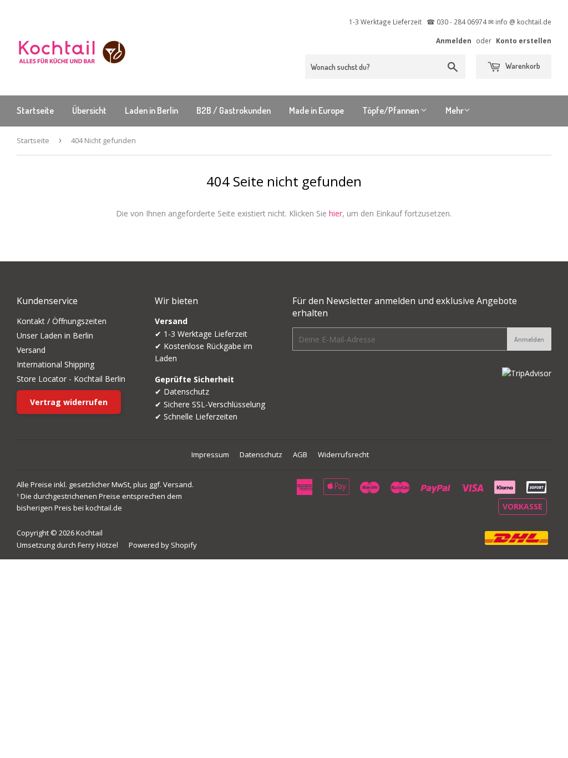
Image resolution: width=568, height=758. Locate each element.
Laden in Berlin (151, 110)
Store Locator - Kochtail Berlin (71, 378)
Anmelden (453, 40)
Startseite (35, 110)
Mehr (454, 110)
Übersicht (89, 110)
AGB (300, 454)
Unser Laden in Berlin (55, 335)
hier (335, 213)
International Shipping (55, 364)
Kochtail (89, 533)
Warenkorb (522, 65)
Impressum (210, 454)
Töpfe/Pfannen (391, 110)
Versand (31, 350)
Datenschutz (261, 454)
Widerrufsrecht (343, 454)
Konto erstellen (523, 40)
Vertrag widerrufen (69, 402)
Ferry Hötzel (98, 545)
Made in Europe (316, 110)
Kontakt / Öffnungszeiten (61, 321)
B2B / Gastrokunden (233, 110)
